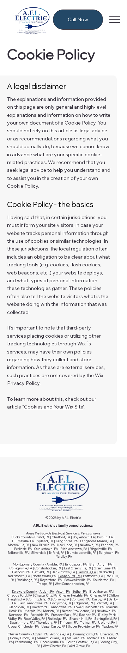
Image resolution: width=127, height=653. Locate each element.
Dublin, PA (105, 537)
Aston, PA (63, 591)
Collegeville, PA (21, 568)
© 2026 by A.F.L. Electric (63, 518)
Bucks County (21, 537)
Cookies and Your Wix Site (53, 407)
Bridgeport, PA (76, 564)
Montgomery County (28, 564)
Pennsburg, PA (69, 576)
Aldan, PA (47, 591)
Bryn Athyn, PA (100, 564)
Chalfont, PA (61, 537)
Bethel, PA (79, 591)
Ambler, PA (55, 564)
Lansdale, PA (87, 572)
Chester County (19, 634)
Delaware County (24, 591)
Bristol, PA (41, 537)
